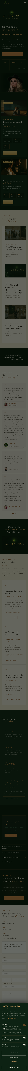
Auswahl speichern (14, 1067)
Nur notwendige (14, 1057)
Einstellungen (14, 1061)
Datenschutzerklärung (11, 1018)
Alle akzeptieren (14, 1052)
